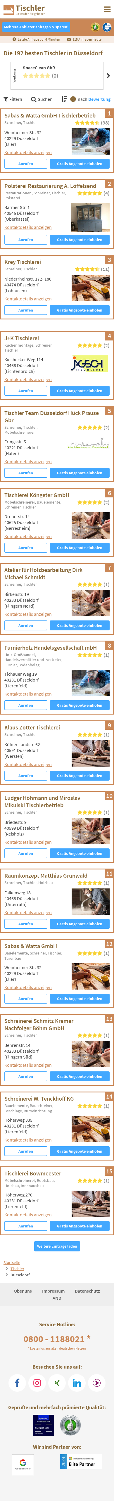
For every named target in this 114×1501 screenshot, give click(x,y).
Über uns (23, 1291)
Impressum (53, 1291)
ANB (57, 1298)
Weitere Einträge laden (57, 1246)
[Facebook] (17, 1383)
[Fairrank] (97, 1383)
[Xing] (57, 1383)
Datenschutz (87, 1291)
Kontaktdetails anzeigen (28, 152)
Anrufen (25, 163)
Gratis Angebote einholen (79, 163)
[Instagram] (37, 1383)
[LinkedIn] (77, 1383)
